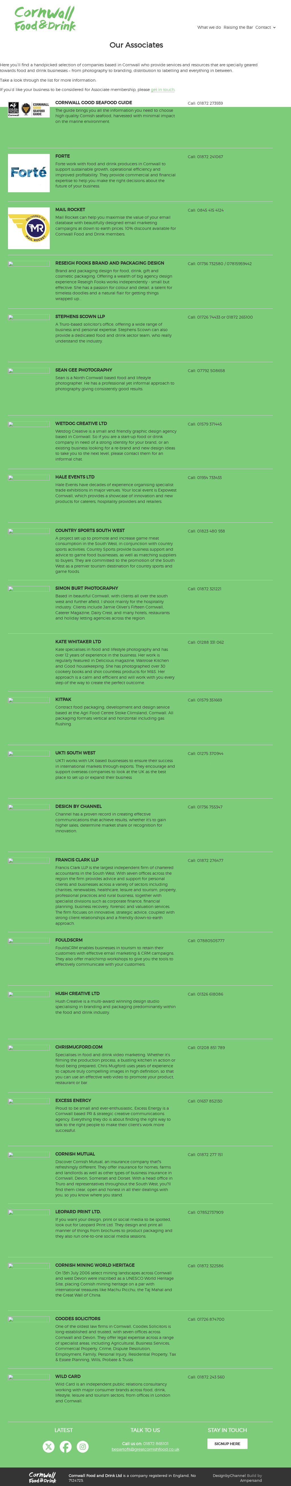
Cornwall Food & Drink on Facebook (66, 1447)
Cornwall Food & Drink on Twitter (49, 1447)
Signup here (227, 1443)
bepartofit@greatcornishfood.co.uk (145, 1449)
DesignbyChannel (229, 1475)
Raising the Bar (238, 27)
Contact (263, 27)
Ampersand (251, 1480)
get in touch (162, 89)
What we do (209, 27)
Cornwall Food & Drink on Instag (83, 1447)
